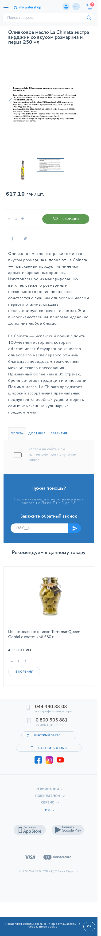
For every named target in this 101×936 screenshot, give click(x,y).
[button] (10, 101)
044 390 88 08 (51, 707)
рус (76, 6)
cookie (52, 926)
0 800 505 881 (52, 720)
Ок (89, 926)
